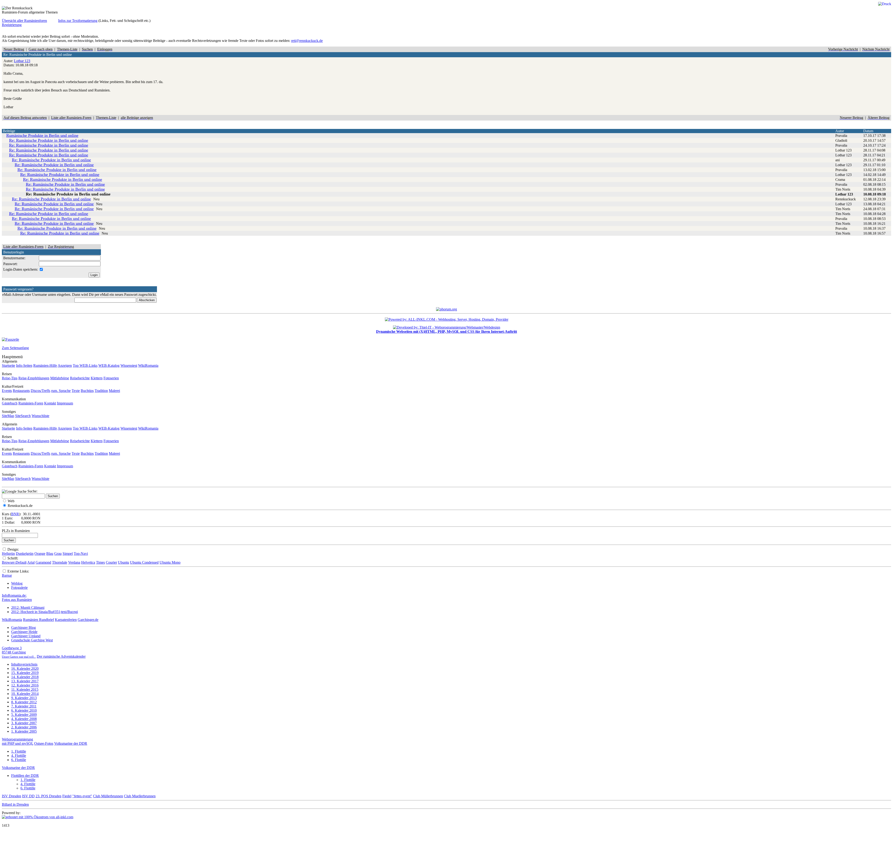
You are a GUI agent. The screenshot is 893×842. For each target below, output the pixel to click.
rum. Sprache (61, 391)
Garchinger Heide (24, 632)
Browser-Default (14, 562)
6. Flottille (18, 760)
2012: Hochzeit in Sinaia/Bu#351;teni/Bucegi (44, 612)
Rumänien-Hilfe (45, 365)
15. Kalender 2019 (25, 673)
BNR (15, 514)
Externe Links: (18, 571)
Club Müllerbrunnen (108, 796)
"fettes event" (82, 796)
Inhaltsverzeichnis (24, 664)
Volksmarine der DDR (70, 743)
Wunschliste (40, 416)
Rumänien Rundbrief (38, 620)
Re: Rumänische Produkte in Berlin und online (48, 140)
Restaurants (21, 391)
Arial (31, 562)
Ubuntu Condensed (144, 562)
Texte (76, 391)
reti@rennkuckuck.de (307, 41)
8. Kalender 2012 (24, 702)
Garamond (43, 562)
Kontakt (50, 403)
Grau (58, 554)
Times (100, 562)
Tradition (101, 391)
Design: (13, 549)
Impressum (65, 403)
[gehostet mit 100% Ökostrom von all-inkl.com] (37, 817)
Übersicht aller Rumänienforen (24, 21)
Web (11, 501)
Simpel (68, 554)
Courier (111, 562)
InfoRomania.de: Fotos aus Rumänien (17, 597)
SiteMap (8, 416)
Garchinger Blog (23, 628)
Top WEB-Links (85, 365)
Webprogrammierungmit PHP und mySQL (17, 741)
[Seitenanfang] (10, 339)
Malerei (114, 391)
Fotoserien (111, 378)
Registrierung (12, 25)
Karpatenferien (66, 620)
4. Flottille (18, 756)
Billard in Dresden (15, 804)
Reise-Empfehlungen (33, 378)
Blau (49, 554)
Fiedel (66, 796)
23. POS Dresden (48, 796)
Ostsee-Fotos (43, 743)
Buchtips (87, 391)
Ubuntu (123, 562)
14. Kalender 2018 (25, 677)
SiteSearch (23, 416)
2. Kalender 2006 (24, 727)
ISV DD (28, 796)
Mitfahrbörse (59, 378)
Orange (39, 554)
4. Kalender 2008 (24, 719)
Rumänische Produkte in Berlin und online (42, 135)
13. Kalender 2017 (25, 681)
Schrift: (12, 558)
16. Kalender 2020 (25, 668)
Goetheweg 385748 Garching (19, 652)
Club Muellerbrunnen (140, 796)
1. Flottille (18, 751)
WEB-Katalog (109, 365)
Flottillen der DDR (25, 776)
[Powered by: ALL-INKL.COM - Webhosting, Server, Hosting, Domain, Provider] (446, 319)
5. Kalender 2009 (24, 715)
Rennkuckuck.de (20, 506)
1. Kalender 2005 (24, 731)
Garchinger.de (88, 620)
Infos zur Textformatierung (77, 21)
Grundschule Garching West (32, 640)
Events (7, 391)
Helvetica (88, 562)
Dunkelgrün (24, 554)
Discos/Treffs (40, 391)
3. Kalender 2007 (24, 723)
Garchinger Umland (25, 636)
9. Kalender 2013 (24, 698)
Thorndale (59, 562)
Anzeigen (65, 365)
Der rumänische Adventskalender (61, 656)
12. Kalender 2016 (25, 685)
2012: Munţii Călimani (27, 608)
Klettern (97, 378)
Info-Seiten (24, 365)
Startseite (8, 365)
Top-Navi (81, 554)
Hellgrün (8, 554)
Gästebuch (9, 403)
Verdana (74, 562)
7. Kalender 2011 (24, 706)
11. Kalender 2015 (24, 689)
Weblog (17, 583)
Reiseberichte (80, 378)
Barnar (7, 575)
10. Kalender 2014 (25, 694)
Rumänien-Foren (30, 403)
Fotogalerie (19, 587)
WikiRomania (148, 365)
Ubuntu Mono (170, 562)
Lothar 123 (22, 61)
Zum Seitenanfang (15, 348)
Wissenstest (128, 365)
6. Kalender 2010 (24, 710)
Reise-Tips (9, 378)
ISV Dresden (11, 796)
